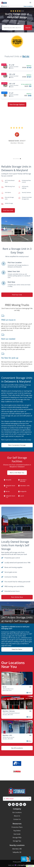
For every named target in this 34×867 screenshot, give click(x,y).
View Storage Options (17, 104)
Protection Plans (17, 827)
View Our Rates (17, 649)
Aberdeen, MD (17, 849)
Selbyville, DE (17, 852)
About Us (17, 816)
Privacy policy (17, 862)
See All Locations (17, 748)
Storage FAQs (17, 837)
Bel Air (25, 56)
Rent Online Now (17, 597)
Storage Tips (17, 841)
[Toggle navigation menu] (31, 2)
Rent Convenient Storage (17, 445)
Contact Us (17, 819)
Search (28, 28)
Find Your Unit (8, 210)
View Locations (28, 6)
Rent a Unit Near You (17, 473)
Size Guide (17, 834)
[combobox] (17, 799)
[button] (13, 158)
